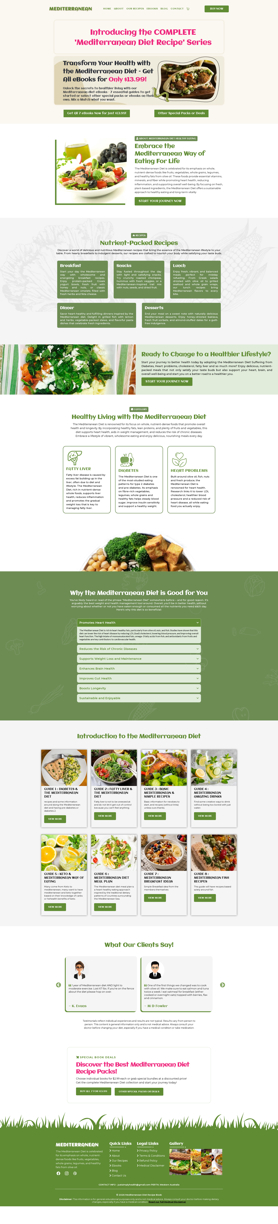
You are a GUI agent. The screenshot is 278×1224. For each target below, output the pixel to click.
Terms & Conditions (152, 1155)
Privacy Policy (148, 1150)
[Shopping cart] (187, 8)
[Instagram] (67, 1173)
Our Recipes (120, 1160)
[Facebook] (58, 1173)
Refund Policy (148, 1160)
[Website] (75, 1173)
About (116, 1155)
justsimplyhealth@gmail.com (134, 1184)
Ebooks (116, 1165)
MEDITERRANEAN (70, 9)
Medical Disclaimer (151, 1165)
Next (221, 983)
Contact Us (119, 1175)
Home (116, 1150)
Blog (115, 1170)
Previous (57, 983)
